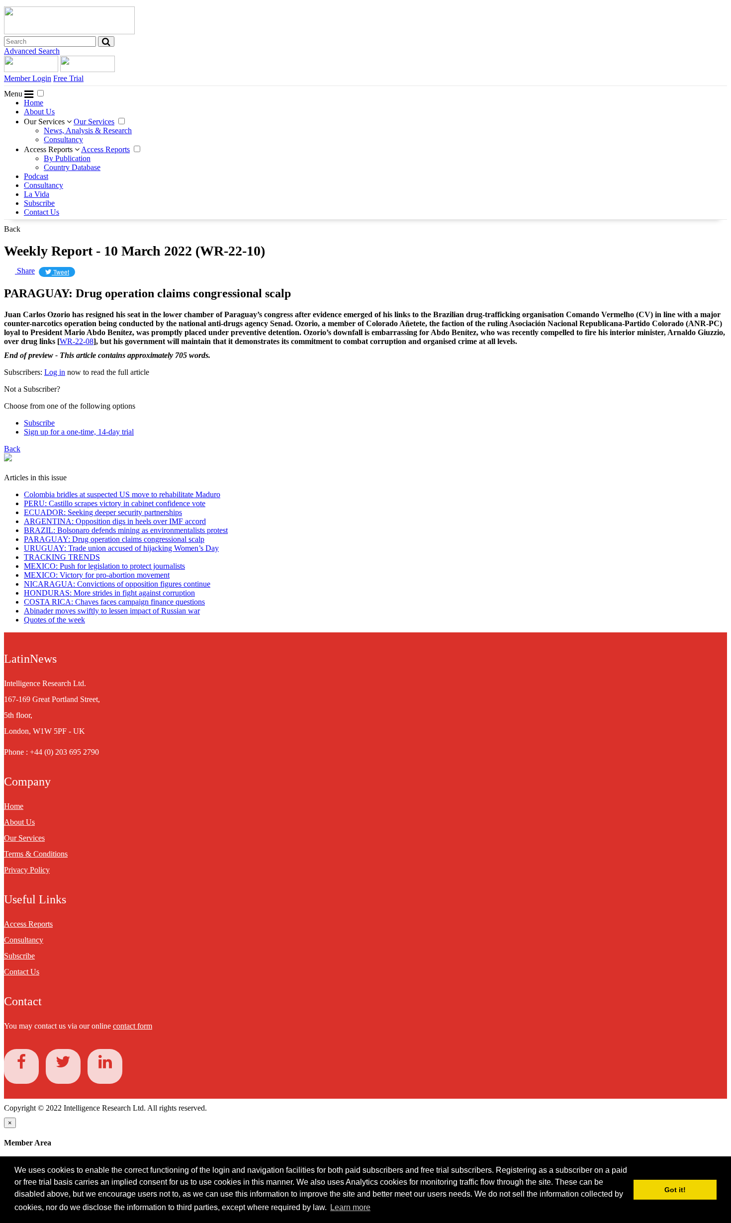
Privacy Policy (27, 870)
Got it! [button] (675, 1190)
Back (12, 229)
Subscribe (39, 203)
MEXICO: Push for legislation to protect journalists (104, 566)
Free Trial (68, 78)
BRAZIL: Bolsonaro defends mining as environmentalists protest (126, 530)
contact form (132, 1026)
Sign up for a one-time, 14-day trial (79, 432)
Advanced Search (32, 51)
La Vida (36, 194)
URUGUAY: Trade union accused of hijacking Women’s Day (121, 548)
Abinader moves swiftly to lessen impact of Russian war (112, 611)
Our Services (45, 121)
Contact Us (41, 212)
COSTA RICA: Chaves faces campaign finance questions (114, 602)
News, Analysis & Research (88, 130)
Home (33, 102)
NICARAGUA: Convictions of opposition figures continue (117, 584)
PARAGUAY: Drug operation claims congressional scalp (114, 539)
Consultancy (63, 139)
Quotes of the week (54, 619)
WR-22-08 (76, 341)
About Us (39, 111)
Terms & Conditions (36, 854)
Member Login (27, 78)
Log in (54, 372)
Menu (14, 93)
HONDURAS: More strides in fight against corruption (109, 593)
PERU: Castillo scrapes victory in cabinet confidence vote (114, 503)
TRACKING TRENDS (62, 557)
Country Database (72, 167)
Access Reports (49, 149)
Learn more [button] (350, 1207)
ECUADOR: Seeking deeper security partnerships (103, 512)
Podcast (36, 176)
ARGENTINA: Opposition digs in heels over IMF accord (115, 521)
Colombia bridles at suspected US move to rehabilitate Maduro (122, 494)
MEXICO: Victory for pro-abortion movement (97, 575)
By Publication (67, 158)
